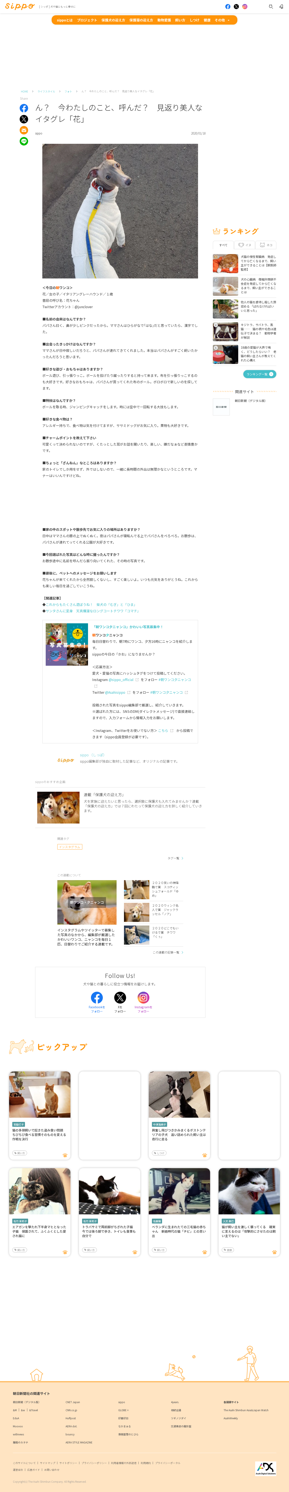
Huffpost (71, 1418)
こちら (163, 730)
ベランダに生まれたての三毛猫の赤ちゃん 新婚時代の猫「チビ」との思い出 (179, 1231)
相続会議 (176, 1410)
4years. (175, 1402)
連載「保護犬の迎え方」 (105, 794)
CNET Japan (73, 1402)
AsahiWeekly (231, 1418)
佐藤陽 (157, 1221)
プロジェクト (87, 19)
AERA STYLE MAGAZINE (79, 1442)
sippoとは (65, 19)
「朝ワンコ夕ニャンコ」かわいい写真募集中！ (127, 626)
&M (15, 1410)
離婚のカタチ (20, 1442)
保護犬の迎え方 (113, 19)
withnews (18, 1434)
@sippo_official (121, 679)
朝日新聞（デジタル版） (27, 1402)
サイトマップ (47, 1463)
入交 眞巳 (228, 1221)
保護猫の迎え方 (141, 19)
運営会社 (18, 1469)
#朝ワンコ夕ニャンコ (166, 692)
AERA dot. (71, 1426)
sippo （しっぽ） (93, 754)
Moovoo (18, 1426)
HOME (24, 91)
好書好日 (123, 1418)
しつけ (195, 19)
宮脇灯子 (19, 1124)
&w (23, 1410)
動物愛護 (164, 19)
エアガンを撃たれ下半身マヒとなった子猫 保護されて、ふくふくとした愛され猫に (39, 1231)
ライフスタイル (46, 91)
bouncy (70, 1434)
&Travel (33, 1410)
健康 (207, 19)
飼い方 (180, 19)
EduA (16, 1418)
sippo (121, 1402)
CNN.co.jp (71, 1410)
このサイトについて (24, 1463)
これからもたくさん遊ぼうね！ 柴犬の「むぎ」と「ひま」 (91, 604)
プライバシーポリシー (94, 1463)
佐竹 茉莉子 (20, 1221)
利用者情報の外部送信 (123, 1463)
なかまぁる (124, 1426)
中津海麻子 (159, 1124)
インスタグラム (69, 847)
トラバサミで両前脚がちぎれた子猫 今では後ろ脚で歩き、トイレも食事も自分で (109, 1231)
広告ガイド (33, 1469)
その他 (220, 19)
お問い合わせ (51, 1469)
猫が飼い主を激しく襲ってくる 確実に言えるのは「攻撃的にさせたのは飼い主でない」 (249, 1231)
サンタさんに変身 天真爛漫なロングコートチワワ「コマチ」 (93, 610)
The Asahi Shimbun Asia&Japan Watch (246, 1410)
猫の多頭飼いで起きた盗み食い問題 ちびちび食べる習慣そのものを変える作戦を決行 (39, 1134)
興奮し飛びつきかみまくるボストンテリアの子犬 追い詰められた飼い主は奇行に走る (179, 1134)
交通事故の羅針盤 (181, 1426)
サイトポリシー (68, 1463)
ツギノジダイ (178, 1418)
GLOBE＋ (123, 1410)
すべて (223, 245)
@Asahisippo (115, 692)
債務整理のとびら (128, 1434)
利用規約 (146, 1463)
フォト (68, 91)
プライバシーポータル (167, 1463)
